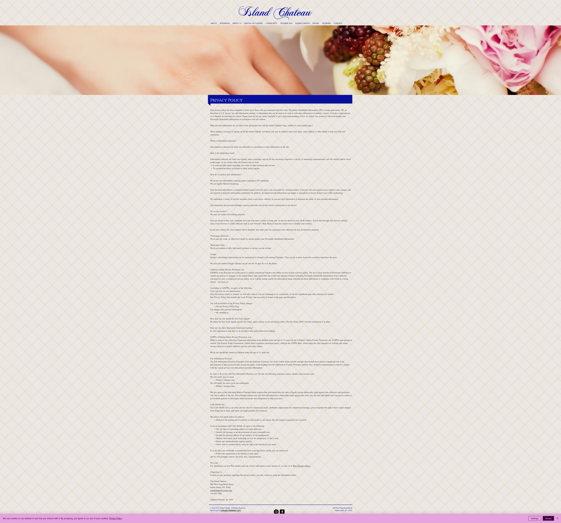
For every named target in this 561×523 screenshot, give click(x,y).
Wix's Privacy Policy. (302, 465)
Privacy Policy (115, 518)
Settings (535, 518)
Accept (548, 518)
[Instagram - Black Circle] (276, 511)
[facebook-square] (282, 511)
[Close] (557, 518)
